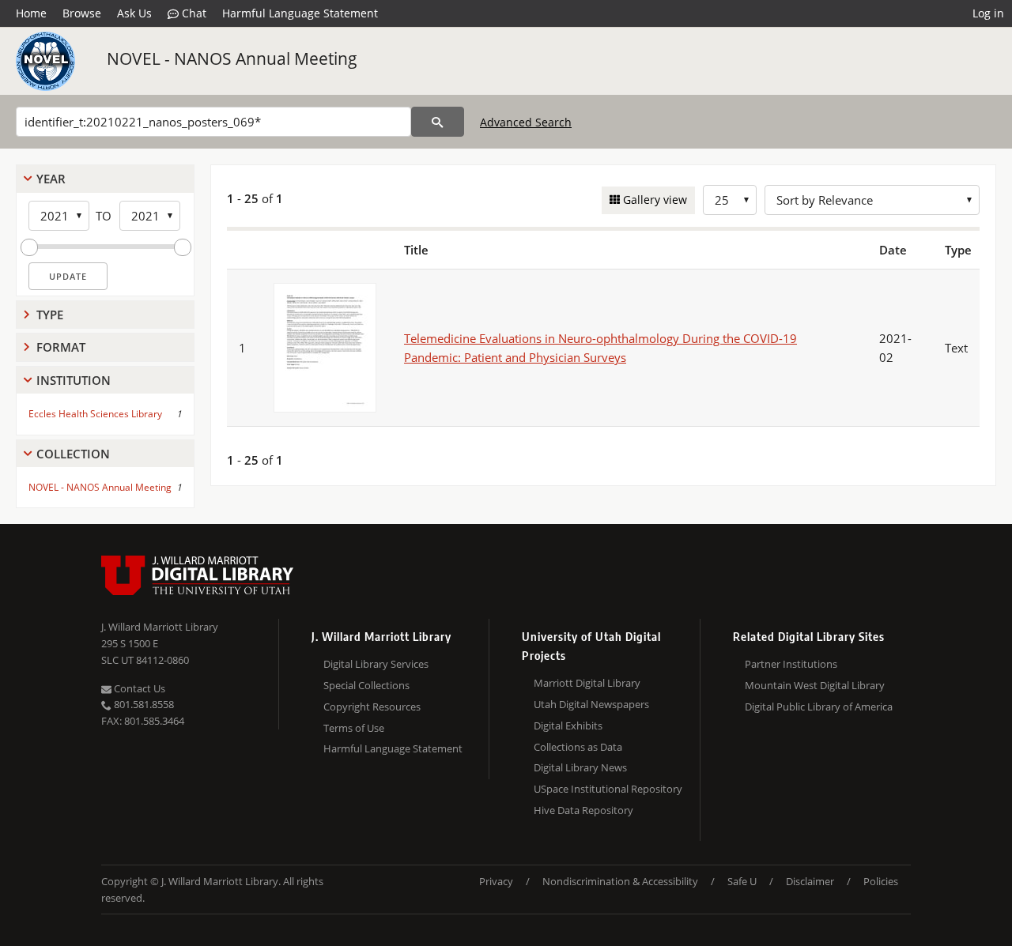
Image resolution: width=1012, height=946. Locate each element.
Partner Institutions (791, 664)
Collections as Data (578, 747)
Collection (73, 454)
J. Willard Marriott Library (159, 627)
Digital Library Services (376, 664)
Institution (73, 380)
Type (49, 314)
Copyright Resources (372, 706)
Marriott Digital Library (587, 683)
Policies (880, 881)
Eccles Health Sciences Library (95, 413)
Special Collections (366, 685)
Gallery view (653, 199)
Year (51, 179)
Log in (988, 13)
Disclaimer (810, 881)
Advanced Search (526, 122)
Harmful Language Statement (300, 13)
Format (60, 347)
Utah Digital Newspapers (591, 704)
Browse (81, 13)
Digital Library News (580, 767)
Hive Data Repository (583, 810)
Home (31, 13)
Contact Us (138, 688)
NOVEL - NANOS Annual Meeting (232, 58)
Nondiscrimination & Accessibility (620, 881)
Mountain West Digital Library (815, 685)
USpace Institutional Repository (608, 789)
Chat (192, 13)
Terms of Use (353, 728)
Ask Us (134, 13)
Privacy (496, 881)
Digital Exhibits (568, 725)
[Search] (437, 122)
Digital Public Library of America (819, 706)
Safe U (742, 881)
